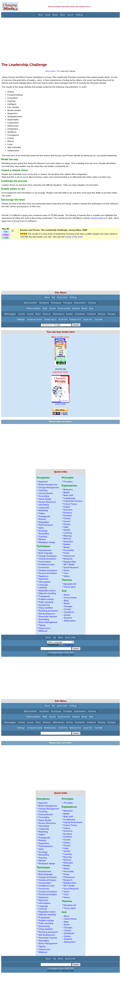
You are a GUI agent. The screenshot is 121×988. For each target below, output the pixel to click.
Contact (21, 314)
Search (70, 15)
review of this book (73, 237)
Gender (67, 518)
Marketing (43, 510)
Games (66, 521)
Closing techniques (47, 559)
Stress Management (48, 622)
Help (91, 308)
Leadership (44, 507)
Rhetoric (42, 519)
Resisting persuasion (48, 610)
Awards (69, 314)
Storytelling (44, 533)
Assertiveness (44, 550)
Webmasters (58, 314)
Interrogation (44, 582)
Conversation (45, 561)
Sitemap (101, 314)
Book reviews (50, 71)
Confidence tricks (47, 564)
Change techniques (48, 556)
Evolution (67, 515)
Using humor (44, 628)
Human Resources (47, 502)
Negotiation (44, 522)
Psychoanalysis (46, 525)
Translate (98, 319)
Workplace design (47, 542)
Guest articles (64, 308)
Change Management (49, 487)
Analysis (76, 308)
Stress (66, 570)
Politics (42, 513)
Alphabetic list (69, 584)
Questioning (44, 605)
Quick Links (62, 297)
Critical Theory (70, 504)
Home (47, 297)
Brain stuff (68, 495)
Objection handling (47, 593)
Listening (43, 587)
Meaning (67, 536)
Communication (46, 493)
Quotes (52, 308)
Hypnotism (43, 579)
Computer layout (34, 319)
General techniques (48, 573)
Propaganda (44, 516)
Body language (46, 553)
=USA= (6, 235)
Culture (66, 507)
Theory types (69, 587)
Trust (65, 573)
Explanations (80, 303)
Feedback (91, 314)
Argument (43, 481)
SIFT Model (68, 564)
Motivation (68, 541)
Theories (92, 303)
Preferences (69, 556)
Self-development (47, 613)
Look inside (60, 404)
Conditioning (69, 498)
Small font (63, 319)
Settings (79, 15)
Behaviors (68, 489)
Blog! (44, 308)
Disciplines (44, 303)
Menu (40, 15)
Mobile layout (50, 319)
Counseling (44, 496)
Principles (67, 303)
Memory (67, 538)
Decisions (67, 510)
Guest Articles (70, 597)
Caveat (30, 314)
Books (55, 15)
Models (66, 544)
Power (66, 553)
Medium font (75, 319)
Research (67, 559)
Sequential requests (48, 616)
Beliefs (66, 492)
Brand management (48, 484)
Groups (66, 524)
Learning (67, 533)
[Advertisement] (60, 38)
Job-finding (44, 504)
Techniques (56, 303)
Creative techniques (48, 570)
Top (53, 297)
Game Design (45, 499)
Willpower (43, 631)
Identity (66, 530)
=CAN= (5, 238)
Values (66, 576)
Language (43, 585)
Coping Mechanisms (72, 501)
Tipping (42, 625)
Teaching (43, 536)
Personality (68, 550)
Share (62, 15)
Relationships (69, 561)
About (38, 314)
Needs (66, 547)
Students (46, 314)
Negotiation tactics (47, 590)
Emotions (67, 512)
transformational (97, 218)
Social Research (71, 567)
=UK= (6, 232)
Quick (47, 15)
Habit (65, 527)
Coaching (43, 490)
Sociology (43, 531)
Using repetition (46, 608)
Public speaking (46, 602)
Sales (41, 528)
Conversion (44, 567)
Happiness (43, 576)
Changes (111, 314)
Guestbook (80, 314)
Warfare (42, 539)
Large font (87, 319)
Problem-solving (46, 599)
